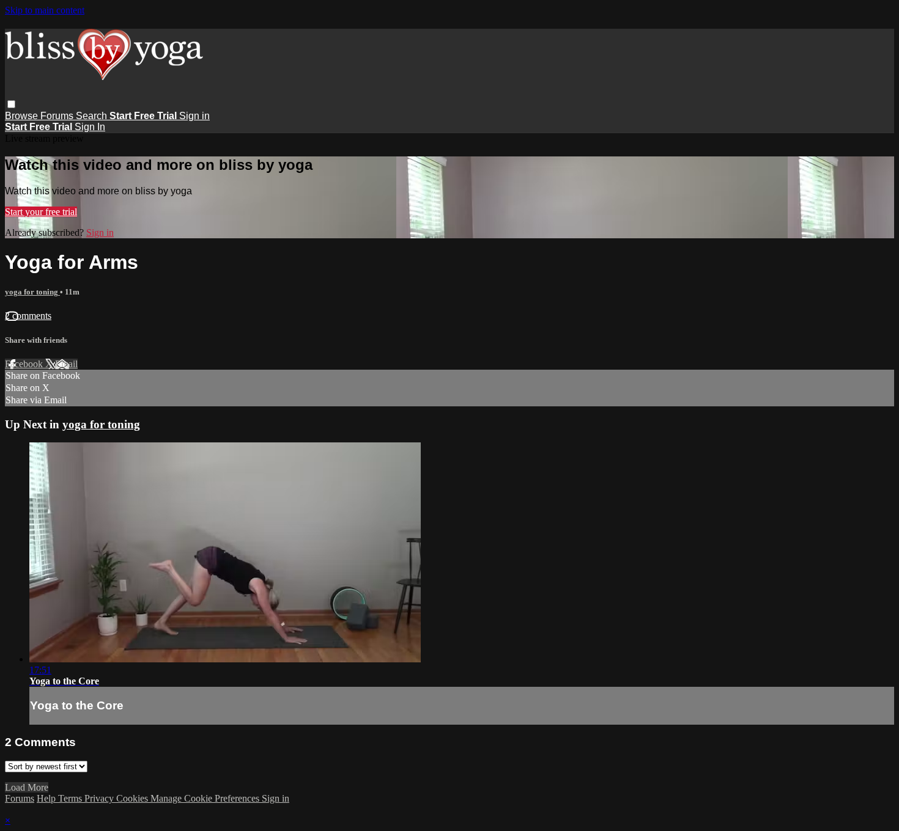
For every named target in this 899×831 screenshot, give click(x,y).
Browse (22, 116)
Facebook (25, 364)
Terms (71, 798)
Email (66, 364)
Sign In (90, 127)
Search (92, 116)
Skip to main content (44, 10)
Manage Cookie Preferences (206, 798)
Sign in (194, 116)
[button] (11, 104)
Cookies (133, 798)
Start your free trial (41, 212)
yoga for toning (32, 291)
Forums (58, 116)
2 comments (28, 315)
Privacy (100, 798)
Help (47, 798)
